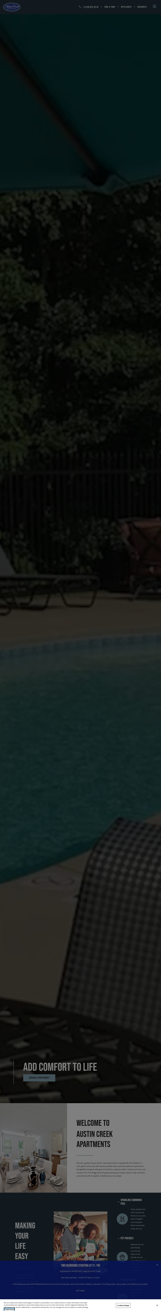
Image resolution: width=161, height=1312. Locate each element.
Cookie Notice (9, 1309)
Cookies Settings (123, 1305)
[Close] (157, 1305)
